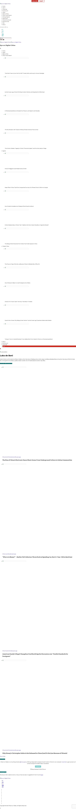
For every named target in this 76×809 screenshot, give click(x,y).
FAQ (3, 23)
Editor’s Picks (5, 13)
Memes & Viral (5, 21)
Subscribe (4, 9)
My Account (5, 10)
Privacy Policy (5, 798)
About (3, 24)
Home (3, 6)
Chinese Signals (6, 17)
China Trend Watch (7, 15)
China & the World (6, 20)
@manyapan (23, 762)
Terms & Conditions (6, 800)
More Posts (2, 756)
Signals (4, 150)
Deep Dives (5, 18)
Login (3, 346)
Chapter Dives (5, 246)
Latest (3, 12)
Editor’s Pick (5, 54)
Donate (4, 797)
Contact (4, 803)
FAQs (3, 801)
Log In (3, 7)
